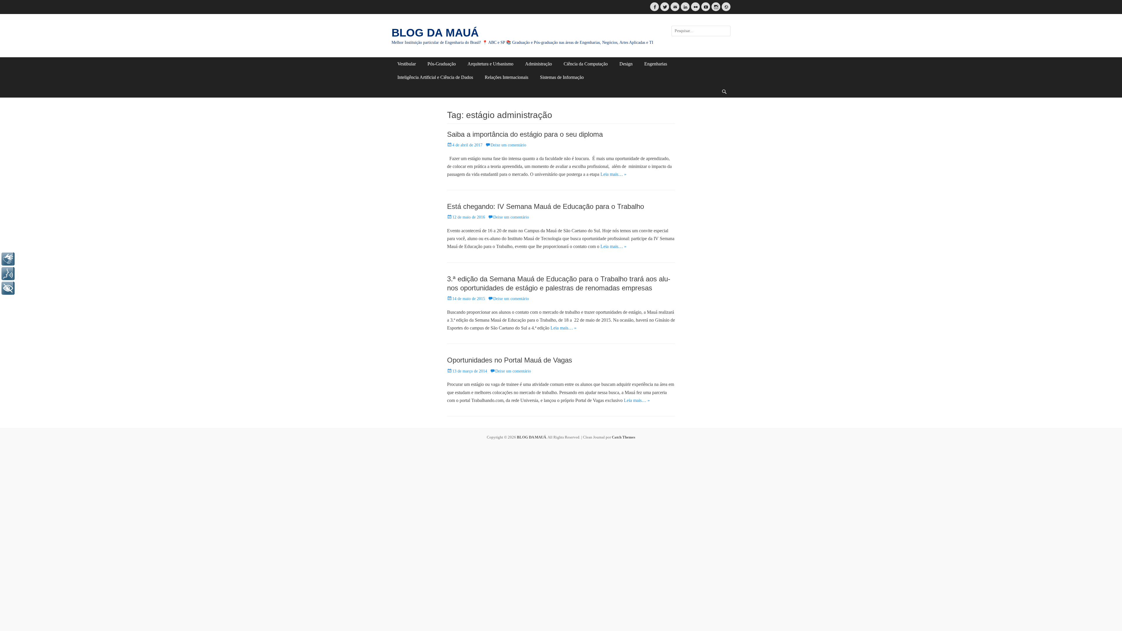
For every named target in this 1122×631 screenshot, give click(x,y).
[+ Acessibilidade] (8, 288)
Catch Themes (623, 437)
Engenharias (655, 63)
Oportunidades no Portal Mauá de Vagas (509, 360)
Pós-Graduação (441, 63)
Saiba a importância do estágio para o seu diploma (525, 134)
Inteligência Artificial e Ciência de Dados (435, 77)
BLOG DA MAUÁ (435, 33)
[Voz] (8, 273)
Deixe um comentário (508, 145)
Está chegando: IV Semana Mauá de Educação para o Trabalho (545, 206)
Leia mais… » (613, 174)
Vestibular (406, 63)
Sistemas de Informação (562, 77)
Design (626, 63)
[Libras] (8, 259)
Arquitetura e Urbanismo (490, 63)
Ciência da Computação (586, 63)
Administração (538, 63)
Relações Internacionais (506, 77)
